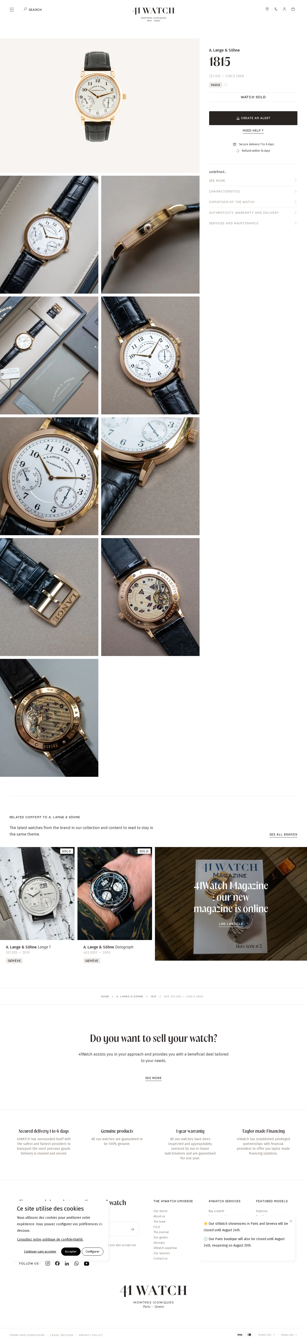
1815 (154, 996)
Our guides (161, 1237)
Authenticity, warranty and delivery (244, 212)
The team (159, 1221)
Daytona (261, 1211)
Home (105, 996)
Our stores (160, 1211)
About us (159, 1216)
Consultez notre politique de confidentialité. (50, 1239)
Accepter (71, 1251)
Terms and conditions (27, 1335)
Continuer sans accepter (40, 1251)
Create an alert (256, 118)
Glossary (159, 1242)
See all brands (283, 834)
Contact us (160, 1258)
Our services (162, 1253)
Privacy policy (91, 1335)
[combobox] (267, 1334)
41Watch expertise (165, 1248)
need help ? (253, 130)
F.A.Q (157, 1227)
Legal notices (61, 1335)
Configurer (93, 1251)
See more (217, 180)
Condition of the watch (231, 201)
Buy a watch (216, 1211)
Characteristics (224, 191)
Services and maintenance (234, 223)
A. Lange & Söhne (129, 996)
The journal (161, 1232)
